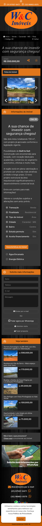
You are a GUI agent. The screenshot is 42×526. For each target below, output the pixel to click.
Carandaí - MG (24, 37)
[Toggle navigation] (36, 9)
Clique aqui (8, 438)
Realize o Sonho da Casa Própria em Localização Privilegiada (18, 381)
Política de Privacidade (22, 513)
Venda (14, 37)
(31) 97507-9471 (13, 4)
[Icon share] (21, 1)
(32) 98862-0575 (31, 4)
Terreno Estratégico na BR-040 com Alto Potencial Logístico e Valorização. (20, 348)
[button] (6, 87)
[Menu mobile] (21, 18)
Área (34, 37)
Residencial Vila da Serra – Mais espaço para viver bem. (19, 364)
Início (7, 37)
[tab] (10, 72)
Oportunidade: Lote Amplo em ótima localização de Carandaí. (18, 414)
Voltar (36, 39)
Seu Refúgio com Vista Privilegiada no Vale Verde (20, 398)
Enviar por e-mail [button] (22, 311)
